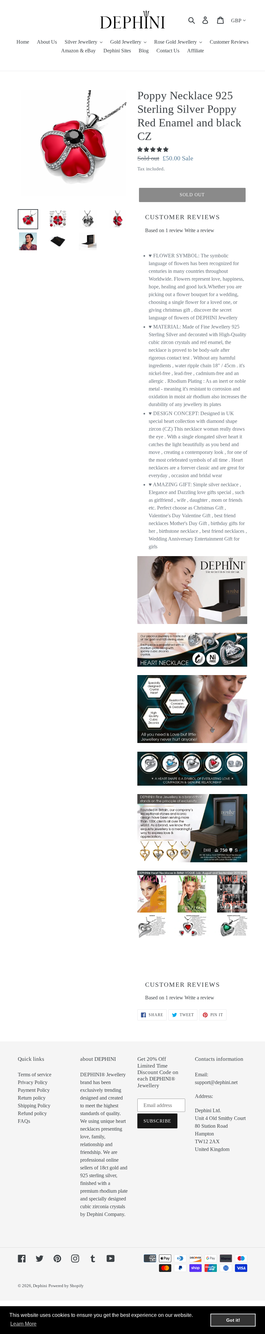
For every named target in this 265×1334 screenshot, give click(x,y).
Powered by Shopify (66, 1285)
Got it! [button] (233, 1320)
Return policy (32, 1098)
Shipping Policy (34, 1105)
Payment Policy (34, 1090)
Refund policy (32, 1113)
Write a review (199, 230)
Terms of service (34, 1074)
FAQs (24, 1121)
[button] (153, 149)
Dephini (40, 1285)
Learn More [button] (23, 1324)
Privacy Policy (33, 1082)
